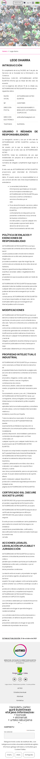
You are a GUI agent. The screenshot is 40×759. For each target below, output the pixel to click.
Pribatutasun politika (19, 684)
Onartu (9, 755)
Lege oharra (8, 684)
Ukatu (18, 755)
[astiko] (3, 2)
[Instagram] (20, 679)
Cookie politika (30, 684)
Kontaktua (20, 700)
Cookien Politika (20, 749)
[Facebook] (14, 679)
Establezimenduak (20, 692)
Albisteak (20, 696)
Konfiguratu (29, 755)
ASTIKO (20, 688)
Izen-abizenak (8, 732)
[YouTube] (25, 679)
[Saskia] (24, 3)
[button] (29, 2)
